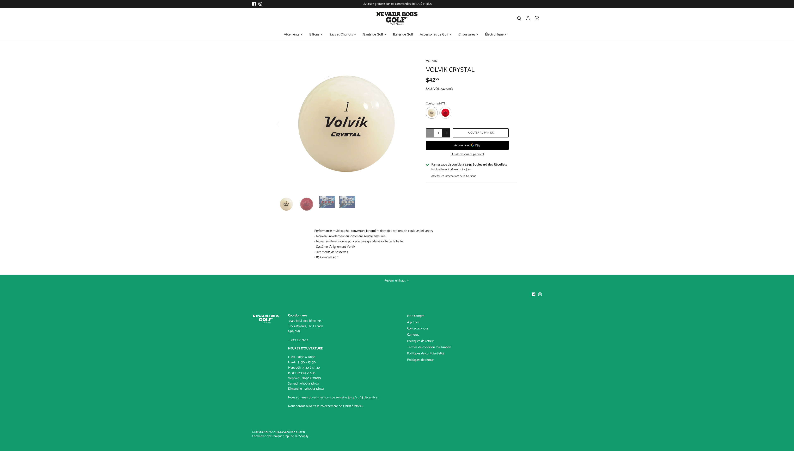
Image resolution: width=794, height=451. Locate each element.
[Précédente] (283, 123)
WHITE (432, 112)
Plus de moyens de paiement (467, 154)
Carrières (413, 334)
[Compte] (528, 18)
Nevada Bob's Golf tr (292, 432)
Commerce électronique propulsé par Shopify (280, 436)
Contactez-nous (417, 328)
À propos (413, 322)
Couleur (431, 103)
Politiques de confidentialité (425, 353)
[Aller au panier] (537, 18)
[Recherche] (519, 18)
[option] (346, 123)
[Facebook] (254, 4)
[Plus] (446, 133)
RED (445, 112)
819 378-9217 (299, 340)
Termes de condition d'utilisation (429, 347)
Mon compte (415, 316)
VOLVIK (431, 61)
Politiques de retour (420, 341)
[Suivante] (409, 123)
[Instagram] (260, 4)
